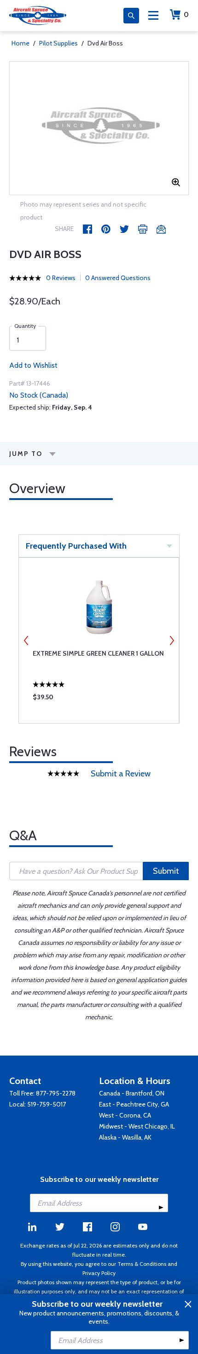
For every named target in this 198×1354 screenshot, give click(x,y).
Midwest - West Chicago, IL (137, 1126)
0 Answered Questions (118, 278)
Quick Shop (99, 699)
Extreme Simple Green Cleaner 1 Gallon (98, 653)
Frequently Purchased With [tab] (76, 546)
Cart (186, 14)
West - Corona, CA (125, 1115)
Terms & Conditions (141, 1263)
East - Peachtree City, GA (134, 1104)
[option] (99, 128)
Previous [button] (26, 640)
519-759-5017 (46, 1104)
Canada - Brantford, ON (131, 1093)
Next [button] (172, 640)
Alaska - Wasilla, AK (125, 1137)
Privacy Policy (99, 1273)
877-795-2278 (56, 1093)
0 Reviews (61, 278)
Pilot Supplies (58, 43)
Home (20, 43)
